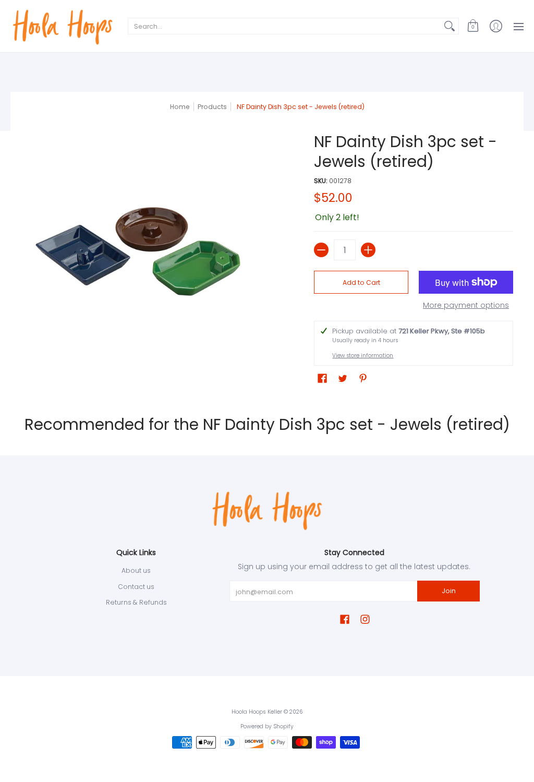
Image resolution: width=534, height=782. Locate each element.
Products (212, 106)
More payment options (466, 305)
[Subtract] (321, 250)
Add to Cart (361, 282)
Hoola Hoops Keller (257, 712)
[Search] (449, 26)
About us (136, 570)
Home (180, 106)
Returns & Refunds (136, 602)
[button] (473, 26)
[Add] (368, 250)
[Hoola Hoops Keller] (62, 26)
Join (449, 590)
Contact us (136, 586)
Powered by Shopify (267, 726)
